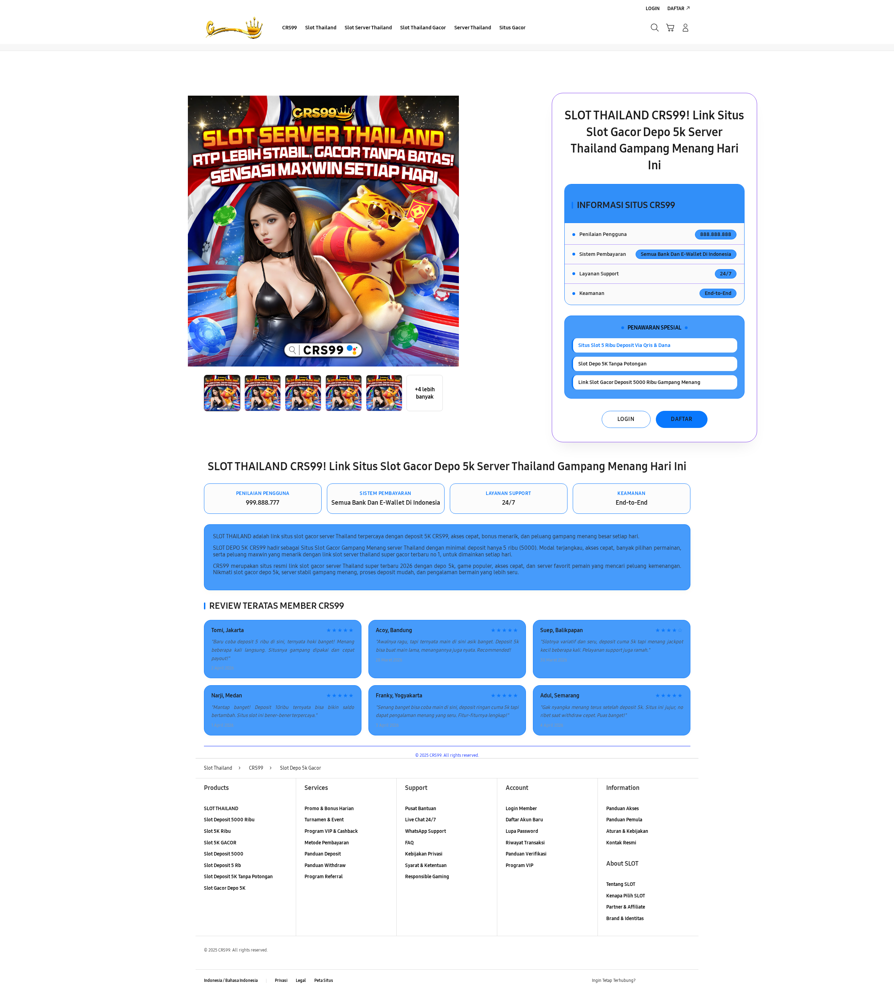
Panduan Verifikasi (526, 854)
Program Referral (324, 877)
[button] (670, 27)
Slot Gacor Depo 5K (225, 888)
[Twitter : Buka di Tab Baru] (658, 981)
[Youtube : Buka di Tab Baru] (686, 981)
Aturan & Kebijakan (627, 831)
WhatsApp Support (425, 831)
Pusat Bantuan (420, 809)
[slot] (234, 27)
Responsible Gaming (427, 877)
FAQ (409, 843)
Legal (301, 980)
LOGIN (626, 419)
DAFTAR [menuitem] (675, 9)
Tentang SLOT (620, 884)
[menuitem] (289, 28)
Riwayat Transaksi (525, 843)
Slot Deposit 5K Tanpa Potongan (238, 877)
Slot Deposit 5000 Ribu (229, 820)
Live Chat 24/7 (420, 820)
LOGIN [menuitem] (653, 9)
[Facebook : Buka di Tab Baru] (645, 981)
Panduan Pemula (624, 820)
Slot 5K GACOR (220, 843)
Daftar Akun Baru (524, 820)
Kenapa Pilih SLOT (625, 896)
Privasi (281, 980)
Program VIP (519, 865)
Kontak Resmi (621, 843)
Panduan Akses (622, 809)
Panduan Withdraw (325, 865)
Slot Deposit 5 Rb (222, 865)
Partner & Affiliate (625, 907)
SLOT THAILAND (221, 809)
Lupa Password (522, 831)
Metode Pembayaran (327, 843)
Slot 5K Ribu (217, 831)
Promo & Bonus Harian (329, 809)
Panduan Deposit (323, 854)
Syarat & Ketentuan (426, 865)
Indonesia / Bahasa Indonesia (231, 980)
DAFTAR (682, 419)
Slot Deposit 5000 (223, 854)
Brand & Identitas (625, 918)
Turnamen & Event (324, 820)
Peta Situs (323, 980)
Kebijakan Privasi (423, 854)
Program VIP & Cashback (331, 831)
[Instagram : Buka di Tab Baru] (672, 981)
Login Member (521, 809)
